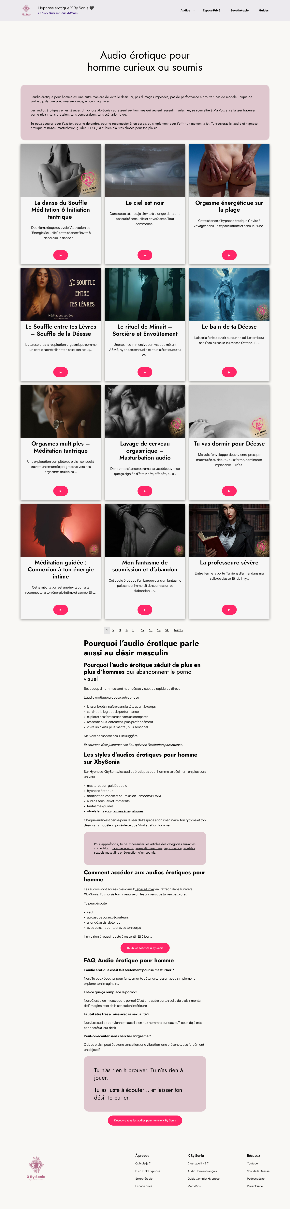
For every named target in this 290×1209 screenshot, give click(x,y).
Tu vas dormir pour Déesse (229, 443)
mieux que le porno (121, 1001)
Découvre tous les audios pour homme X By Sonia (145, 1120)
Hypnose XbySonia (104, 772)
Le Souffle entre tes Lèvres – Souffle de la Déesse (60, 330)
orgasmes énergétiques (125, 811)
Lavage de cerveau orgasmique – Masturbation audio (145, 450)
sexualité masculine (149, 848)
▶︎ (61, 255)
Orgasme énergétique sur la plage (229, 206)
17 (142, 630)
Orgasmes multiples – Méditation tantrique (60, 447)
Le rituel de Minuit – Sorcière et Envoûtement (145, 330)
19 (159, 630)
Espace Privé (144, 889)
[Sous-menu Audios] (194, 10)
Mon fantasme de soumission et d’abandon (145, 566)
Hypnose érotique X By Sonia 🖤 (66, 8)
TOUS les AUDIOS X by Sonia (145, 948)
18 (150, 630)
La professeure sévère (229, 562)
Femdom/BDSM (149, 796)
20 (167, 630)
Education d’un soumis (139, 852)
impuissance (172, 848)
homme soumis (123, 848)
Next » (178, 630)
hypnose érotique (100, 791)
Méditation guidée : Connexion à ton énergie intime (61, 569)
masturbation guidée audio (107, 786)
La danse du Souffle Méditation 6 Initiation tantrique (60, 209)
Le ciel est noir (145, 202)
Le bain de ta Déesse (229, 326)
